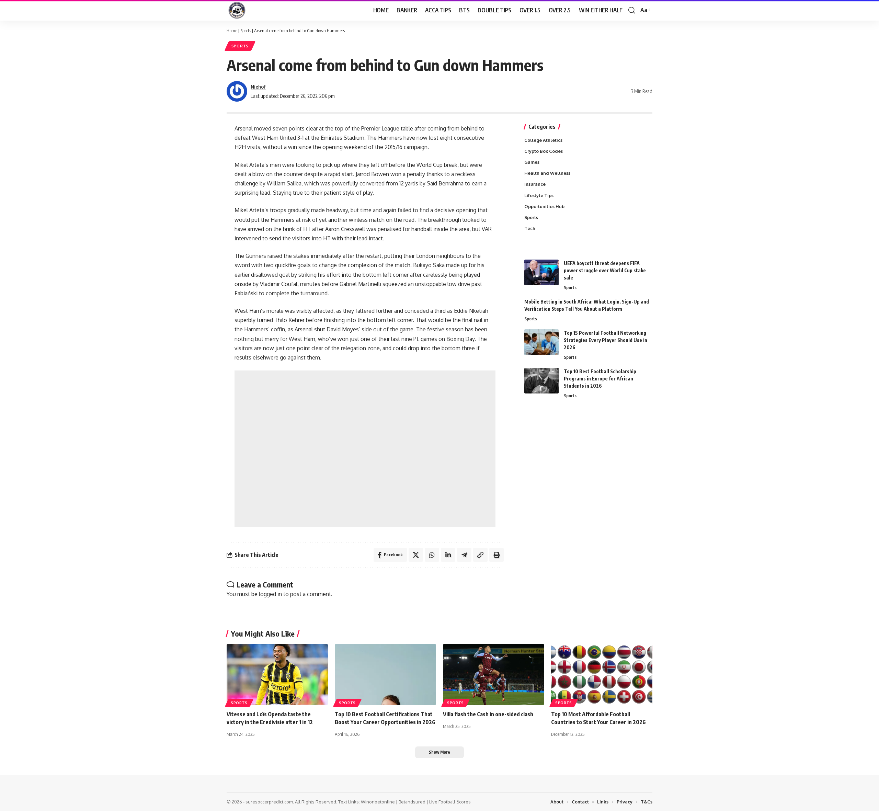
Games (531, 162)
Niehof (258, 86)
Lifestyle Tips (538, 195)
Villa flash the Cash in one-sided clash (488, 714)
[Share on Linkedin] (448, 555)
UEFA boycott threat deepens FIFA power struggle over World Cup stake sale (605, 270)
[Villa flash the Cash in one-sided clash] (493, 674)
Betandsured (412, 801)
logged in (270, 594)
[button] (631, 10)
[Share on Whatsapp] (432, 555)
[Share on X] (416, 555)
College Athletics (543, 140)
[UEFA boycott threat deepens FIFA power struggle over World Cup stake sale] (541, 272)
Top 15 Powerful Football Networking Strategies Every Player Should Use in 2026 (605, 340)
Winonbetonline (378, 801)
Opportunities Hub (544, 206)
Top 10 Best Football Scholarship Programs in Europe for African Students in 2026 (600, 378)
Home (232, 30)
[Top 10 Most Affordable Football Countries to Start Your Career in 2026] (601, 674)
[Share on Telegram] (464, 555)
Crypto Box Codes (543, 151)
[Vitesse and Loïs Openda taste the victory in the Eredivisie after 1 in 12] (277, 674)
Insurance (535, 184)
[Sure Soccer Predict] (237, 10)
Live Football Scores (450, 801)
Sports (245, 30)
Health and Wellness (547, 173)
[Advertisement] (365, 448)
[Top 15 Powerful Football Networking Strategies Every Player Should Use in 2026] (541, 342)
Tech (529, 228)
